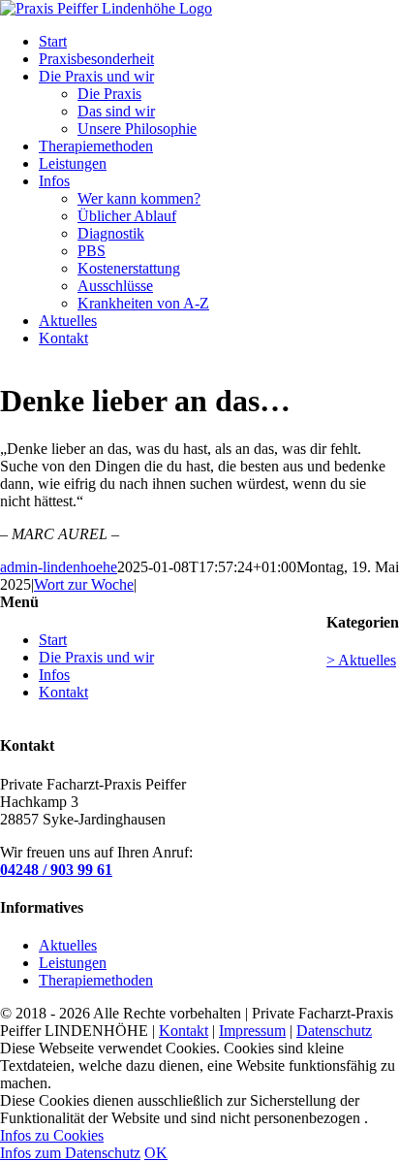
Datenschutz (334, 1030)
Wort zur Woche (84, 584)
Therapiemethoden (96, 980)
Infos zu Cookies (52, 1135)
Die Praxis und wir (96, 657)
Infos (54, 674)
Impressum (252, 1030)
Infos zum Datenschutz (70, 1153)
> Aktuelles (361, 660)
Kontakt (63, 692)
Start (53, 639)
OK (156, 1153)
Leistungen (73, 962)
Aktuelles (68, 945)
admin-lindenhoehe (58, 567)
